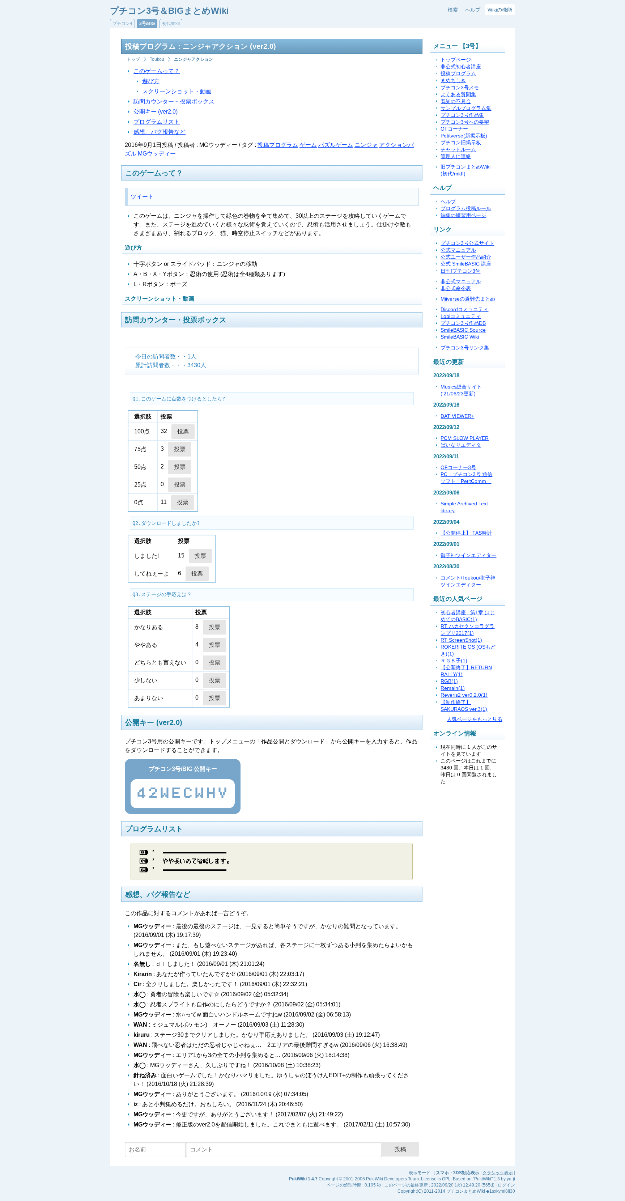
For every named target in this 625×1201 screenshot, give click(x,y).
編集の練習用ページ (463, 215)
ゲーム (308, 145)
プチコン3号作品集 (462, 115)
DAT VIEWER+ (457, 416)
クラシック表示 (497, 1172)
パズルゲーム (335, 145)
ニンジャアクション (193, 59)
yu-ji (511, 1178)
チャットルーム (458, 149)
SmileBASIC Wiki (460, 337)
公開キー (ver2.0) (155, 112)
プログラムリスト (156, 122)
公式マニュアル (458, 250)
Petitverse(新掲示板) (464, 136)
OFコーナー (454, 129)
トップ (133, 59)
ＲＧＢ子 (454, 660)
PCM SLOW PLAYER (465, 438)
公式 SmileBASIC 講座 (466, 264)
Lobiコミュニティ (461, 316)
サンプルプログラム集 (466, 108)
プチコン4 (122, 23)
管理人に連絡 (456, 156)
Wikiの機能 (500, 10)
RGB (449, 681)
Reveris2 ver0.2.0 (464, 695)
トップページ (456, 60)
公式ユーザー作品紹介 (466, 257)
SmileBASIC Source (463, 330)
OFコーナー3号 (458, 467)
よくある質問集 (458, 94)
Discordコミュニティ (464, 309)
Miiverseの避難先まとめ (468, 299)
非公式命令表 (456, 288)
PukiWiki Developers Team (392, 1178)
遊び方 (151, 81)
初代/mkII (171, 23)
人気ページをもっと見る (474, 719)
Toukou (157, 59)
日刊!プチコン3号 (460, 271)
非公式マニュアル (461, 281)
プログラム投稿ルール (466, 208)
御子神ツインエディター (468, 555)
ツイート (142, 197)
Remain (453, 688)
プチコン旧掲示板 (461, 142)
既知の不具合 (456, 101)
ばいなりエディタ (461, 445)
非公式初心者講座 (461, 66)
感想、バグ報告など (159, 132)
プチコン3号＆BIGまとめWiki (169, 11)
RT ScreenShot (461, 640)
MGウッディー (157, 153)
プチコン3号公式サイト (467, 243)
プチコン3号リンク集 (465, 348)
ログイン (506, 1185)
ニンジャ (366, 145)
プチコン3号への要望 (465, 122)
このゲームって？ (156, 71)
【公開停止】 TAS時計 (466, 533)
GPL (446, 1178)
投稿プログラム (278, 145)
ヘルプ (472, 10)
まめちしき (453, 80)
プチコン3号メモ (460, 87)
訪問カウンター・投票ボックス (173, 101)
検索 (453, 10)
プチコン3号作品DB (463, 323)
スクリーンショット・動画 (177, 91)
